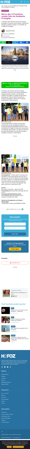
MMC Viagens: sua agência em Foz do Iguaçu (19, 329)
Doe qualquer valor (5, 416)
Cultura (3, 403)
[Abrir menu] (2, 431)
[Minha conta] (21, 1)
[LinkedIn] (11, 296)
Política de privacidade (18, 446)
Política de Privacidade (6, 437)
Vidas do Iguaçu (5, 399)
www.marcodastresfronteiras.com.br (11, 194)
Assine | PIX (4, 412)
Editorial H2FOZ (4, 384)
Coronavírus (10, 5)
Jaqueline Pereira (10, 31)
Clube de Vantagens (5, 418)
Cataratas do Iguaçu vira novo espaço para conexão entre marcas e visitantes (20, 339)
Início (2, 5)
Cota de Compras (5, 422)
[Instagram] (16, 296)
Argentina (3, 378)
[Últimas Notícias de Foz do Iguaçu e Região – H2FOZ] (5, 2)
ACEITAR (9, 446)
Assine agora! (15, 249)
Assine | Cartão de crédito (7, 414)
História (3, 401)
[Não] (28, 444)
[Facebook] (14, 296)
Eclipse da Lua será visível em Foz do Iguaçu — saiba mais (19, 310)
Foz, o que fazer (5, 393)
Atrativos (3, 420)
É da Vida (3, 397)
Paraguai (3, 376)
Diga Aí (3, 395)
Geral (12, 308)
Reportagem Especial (6, 382)
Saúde (5, 5)
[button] (24, 2)
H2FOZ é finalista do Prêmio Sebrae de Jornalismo (18, 319)
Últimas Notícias (5, 374)
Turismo (13, 326)
